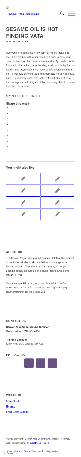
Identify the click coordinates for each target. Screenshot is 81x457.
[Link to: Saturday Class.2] (23, 179)
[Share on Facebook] (11, 108)
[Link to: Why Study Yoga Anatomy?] (57, 191)
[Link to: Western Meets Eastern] (57, 214)
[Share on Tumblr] (11, 130)
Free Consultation (17, 411)
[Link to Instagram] (66, 447)
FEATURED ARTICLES (17, 41)
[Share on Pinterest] (11, 119)
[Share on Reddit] (11, 136)
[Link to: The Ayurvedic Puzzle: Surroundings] (23, 214)
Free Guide (13, 401)
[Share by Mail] (11, 141)
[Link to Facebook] (60, 447)
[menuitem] (60, 14)
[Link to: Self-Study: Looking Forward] (57, 179)
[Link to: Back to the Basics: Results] (23, 202)
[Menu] (69, 14)
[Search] (60, 14)
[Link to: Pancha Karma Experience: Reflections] (57, 202)
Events (10, 406)
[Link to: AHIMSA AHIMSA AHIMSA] (23, 191)
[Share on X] (11, 113)
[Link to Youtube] (72, 447)
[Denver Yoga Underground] (33, 14)
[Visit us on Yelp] (11, 147)
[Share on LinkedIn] (11, 124)
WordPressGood (39, 442)
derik (38, 95)
